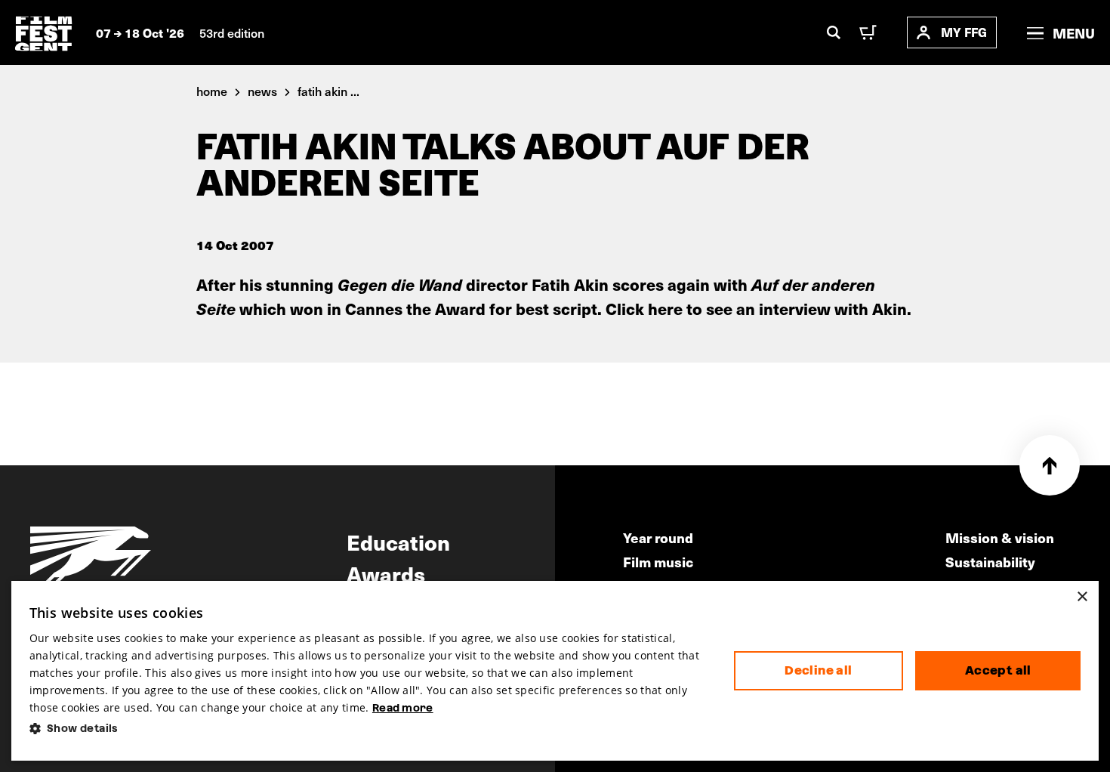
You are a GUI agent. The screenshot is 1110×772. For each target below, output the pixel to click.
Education (398, 542)
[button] (369, 728)
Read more (402, 708)
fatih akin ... (328, 90)
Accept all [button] (998, 670)
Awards (386, 573)
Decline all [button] (818, 670)
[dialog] (555, 671)
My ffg (964, 32)
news (262, 90)
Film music (658, 561)
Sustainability (990, 561)
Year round (658, 537)
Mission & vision (999, 537)
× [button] (1081, 597)
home (211, 90)
